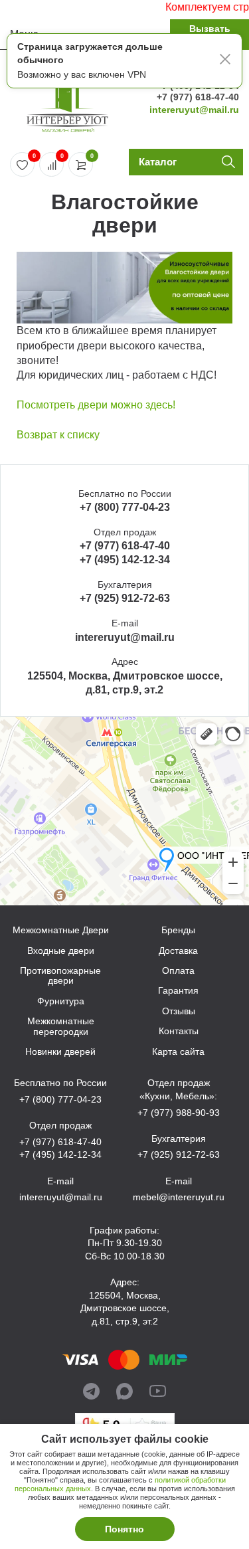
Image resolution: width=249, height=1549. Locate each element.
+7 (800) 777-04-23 (125, 507)
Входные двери (60, 951)
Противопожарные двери (60, 976)
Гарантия (178, 991)
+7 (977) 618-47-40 (198, 97)
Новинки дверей (60, 1052)
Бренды (178, 930)
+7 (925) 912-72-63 (125, 598)
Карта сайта (178, 1052)
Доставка (178, 951)
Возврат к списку (58, 434)
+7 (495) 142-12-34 (125, 559)
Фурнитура (60, 1001)
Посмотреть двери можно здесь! (96, 404)
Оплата (178, 971)
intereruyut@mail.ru (194, 109)
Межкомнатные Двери (61, 930)
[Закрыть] (225, 61)
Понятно (124, 1529)
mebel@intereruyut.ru (178, 1197)
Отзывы (178, 1011)
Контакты (179, 1031)
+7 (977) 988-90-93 (178, 1112)
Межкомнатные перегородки (60, 1026)
